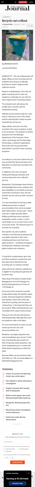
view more (17, 424)
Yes (7, 457)
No (12, 457)
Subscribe (23, 2)
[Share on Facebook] (28, 25)
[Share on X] (31, 25)
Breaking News (24, 449)
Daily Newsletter (10, 449)
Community (6, 17)
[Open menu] (2, 2)
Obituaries (9, 451)
